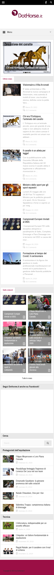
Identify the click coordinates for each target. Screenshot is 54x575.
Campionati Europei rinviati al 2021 (36, 220)
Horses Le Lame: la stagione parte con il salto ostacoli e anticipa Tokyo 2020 (37, 338)
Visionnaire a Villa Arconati (36, 84)
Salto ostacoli (8, 290)
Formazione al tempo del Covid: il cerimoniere (35, 255)
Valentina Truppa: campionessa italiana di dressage (33, 506)
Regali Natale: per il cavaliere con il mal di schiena (33, 548)
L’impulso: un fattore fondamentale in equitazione (12, 340)
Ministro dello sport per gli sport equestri (35, 186)
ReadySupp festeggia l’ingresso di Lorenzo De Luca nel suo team (31, 470)
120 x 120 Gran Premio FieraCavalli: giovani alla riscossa (37, 365)
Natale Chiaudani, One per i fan (30, 493)
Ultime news (7, 79)
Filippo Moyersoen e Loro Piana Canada (37, 314)
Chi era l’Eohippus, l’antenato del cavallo (21, 67)
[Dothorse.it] (27, 13)
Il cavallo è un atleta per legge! (34, 152)
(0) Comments (31, 110)
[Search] (48, 443)
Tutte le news (27, 378)
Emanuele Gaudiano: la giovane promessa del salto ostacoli (30, 482)
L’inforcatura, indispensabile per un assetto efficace (31, 524)
